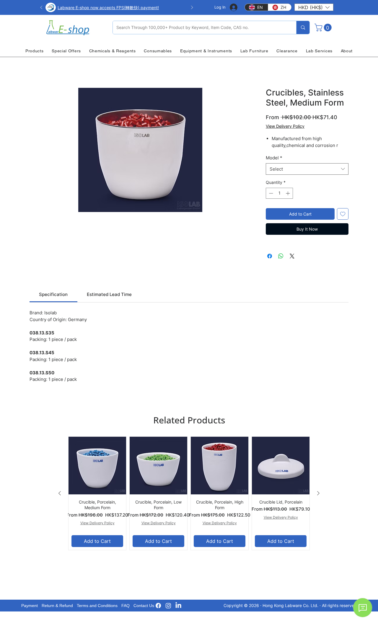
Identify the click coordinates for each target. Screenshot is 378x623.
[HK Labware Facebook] (158, 605)
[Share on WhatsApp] (280, 256)
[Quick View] (97, 465)
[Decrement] (270, 193)
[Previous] (41, 7)
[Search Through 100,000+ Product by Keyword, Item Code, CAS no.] (302, 27)
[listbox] (313, 7)
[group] (189, 493)
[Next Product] (318, 493)
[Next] (192, 7)
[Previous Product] (59, 493)
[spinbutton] (279, 193)
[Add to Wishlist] (342, 214)
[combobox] (307, 169)
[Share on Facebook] (269, 256)
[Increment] (288, 193)
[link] (53, 294)
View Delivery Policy (285, 126)
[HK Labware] (168, 605)
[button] (313, 7)
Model (274, 158)
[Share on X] (292, 256)
